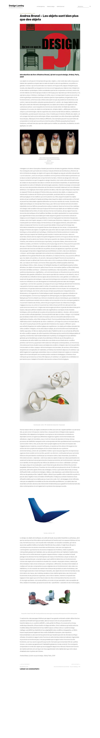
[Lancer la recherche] (90, 6)
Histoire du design (50, 6)
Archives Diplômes (40, 6)
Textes (33, 13)
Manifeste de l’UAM (24, 666)
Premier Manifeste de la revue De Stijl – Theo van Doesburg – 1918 (67, 666)
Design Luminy (16, 5)
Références (30, 13)
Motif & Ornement (60, 6)
